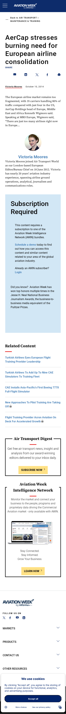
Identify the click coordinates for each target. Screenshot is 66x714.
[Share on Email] (14, 75)
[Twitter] (4, 618)
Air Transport (28, 18)
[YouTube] (17, 618)
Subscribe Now (31, 470)
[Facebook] (10, 618)
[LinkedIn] (24, 618)
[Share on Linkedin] (25, 75)
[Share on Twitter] (37, 75)
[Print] (59, 75)
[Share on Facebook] (48, 75)
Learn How (31, 571)
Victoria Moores (13, 87)
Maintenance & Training (25, 21)
